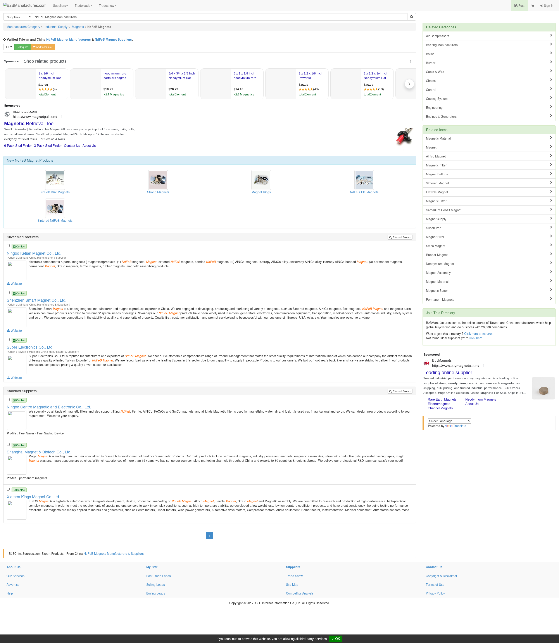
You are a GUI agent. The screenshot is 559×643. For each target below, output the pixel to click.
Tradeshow (106, 5)
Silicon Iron (433, 228)
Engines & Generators (441, 116)
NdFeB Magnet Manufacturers (68, 39)
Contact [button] (20, 246)
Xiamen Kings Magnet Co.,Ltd (33, 496)
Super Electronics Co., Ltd (29, 347)
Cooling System (437, 98)
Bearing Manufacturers (442, 45)
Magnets (78, 26)
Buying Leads (155, 593)
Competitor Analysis (300, 593)
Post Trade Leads (158, 576)
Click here (476, 338)
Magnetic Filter (436, 165)
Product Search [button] (401, 237)
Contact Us (434, 567)
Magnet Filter (435, 237)
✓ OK (335, 639)
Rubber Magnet (437, 254)
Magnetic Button (437, 290)
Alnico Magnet (436, 156)
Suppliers (59, 5)
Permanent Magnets (440, 299)
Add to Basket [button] (43, 47)
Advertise (13, 584)
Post (521, 5)
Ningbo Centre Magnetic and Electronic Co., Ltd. (49, 407)
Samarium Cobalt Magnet (443, 210)
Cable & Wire (435, 71)
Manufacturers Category (23, 26)
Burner (430, 62)
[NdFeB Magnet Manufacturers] (17, 270)
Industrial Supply (56, 26)
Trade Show (294, 576)
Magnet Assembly (438, 272)
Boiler (430, 54)
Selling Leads (155, 584)
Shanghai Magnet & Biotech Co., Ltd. (39, 452)
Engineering (434, 107)
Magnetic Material (438, 138)
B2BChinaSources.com (25, 553)
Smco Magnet (435, 246)
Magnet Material (437, 281)
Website (16, 283)
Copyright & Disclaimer (441, 576)
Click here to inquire (478, 333)
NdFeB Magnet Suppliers (113, 39)
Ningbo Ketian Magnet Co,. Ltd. (34, 253)
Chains (431, 80)
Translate (459, 425)
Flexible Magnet (437, 192)
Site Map (292, 584)
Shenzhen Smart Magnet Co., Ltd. (36, 300)
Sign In (548, 5)
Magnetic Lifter (436, 201)
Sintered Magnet (437, 183)
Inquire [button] (23, 47)
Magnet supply (436, 219)
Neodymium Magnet (440, 263)
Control (431, 89)
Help (10, 593)
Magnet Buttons (437, 174)
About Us (14, 567)
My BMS (152, 567)
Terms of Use (435, 584)
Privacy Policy (435, 593)
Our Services (15, 576)
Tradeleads (82, 5)
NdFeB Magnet (26, 160)
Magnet (431, 147)
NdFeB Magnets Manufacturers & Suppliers (114, 553)
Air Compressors (437, 36)
